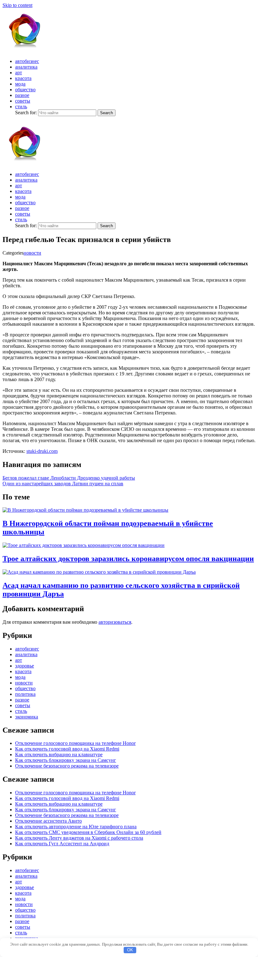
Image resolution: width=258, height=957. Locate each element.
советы (22, 101)
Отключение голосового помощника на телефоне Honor (75, 743)
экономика (26, 716)
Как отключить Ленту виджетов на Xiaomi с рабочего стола (79, 838)
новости (32, 253)
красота (23, 78)
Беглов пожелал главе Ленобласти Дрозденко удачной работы (69, 478)
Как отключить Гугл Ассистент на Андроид (62, 843)
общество (25, 89)
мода (20, 84)
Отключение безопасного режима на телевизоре (67, 765)
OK (130, 950)
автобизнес (27, 61)
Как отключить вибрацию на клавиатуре (59, 754)
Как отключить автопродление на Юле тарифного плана (76, 826)
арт (18, 72)
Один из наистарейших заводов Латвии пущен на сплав (63, 483)
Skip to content (17, 5)
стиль (21, 106)
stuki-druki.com (42, 451)
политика (25, 694)
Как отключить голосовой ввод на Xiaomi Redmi (67, 749)
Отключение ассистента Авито (48, 821)
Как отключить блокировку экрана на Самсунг (65, 760)
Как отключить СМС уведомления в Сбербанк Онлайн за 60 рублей (88, 832)
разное (22, 95)
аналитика (26, 67)
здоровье (24, 665)
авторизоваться (114, 622)
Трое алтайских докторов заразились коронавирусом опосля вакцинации (128, 558)
